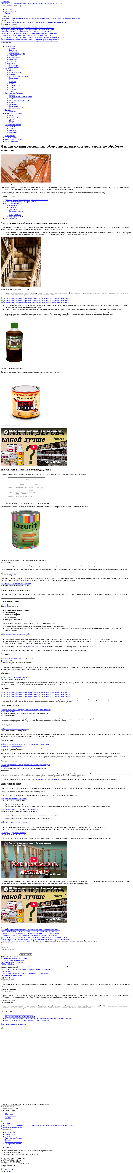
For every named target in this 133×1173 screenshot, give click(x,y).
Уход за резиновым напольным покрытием (20, 1017)
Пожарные (13, 59)
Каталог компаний (11, 141)
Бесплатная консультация (14, 139)
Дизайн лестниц (11, 63)
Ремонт (11, 84)
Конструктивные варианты (18, 76)
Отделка (12, 128)
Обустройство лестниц (13, 125)
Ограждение (13, 78)
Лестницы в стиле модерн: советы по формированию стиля (22, 26)
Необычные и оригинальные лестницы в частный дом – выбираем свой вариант (29, 41)
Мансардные (13, 55)
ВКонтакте (9, 9)
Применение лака (11, 218)
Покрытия (12, 130)
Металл (11, 121)
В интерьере (13, 65)
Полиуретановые (15, 215)
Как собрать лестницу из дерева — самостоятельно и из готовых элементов (28, 30)
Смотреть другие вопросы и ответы (13, 1024)
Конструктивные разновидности (20, 97)
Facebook (8, 13)
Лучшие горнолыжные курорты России (19, 1015)
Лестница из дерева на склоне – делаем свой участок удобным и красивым (27, 28)
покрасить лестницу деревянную (49, 779)
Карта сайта (9, 1147)
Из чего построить (15, 72)
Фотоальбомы (10, 136)
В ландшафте (13, 67)
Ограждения (13, 106)
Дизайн (11, 70)
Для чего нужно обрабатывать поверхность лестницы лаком (26, 200)
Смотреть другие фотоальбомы (12, 975)
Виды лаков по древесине (14, 203)
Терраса (7, 110)
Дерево (11, 119)
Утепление (13, 89)
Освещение (13, 126)
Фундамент (13, 91)
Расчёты (12, 95)
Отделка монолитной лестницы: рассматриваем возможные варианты (26, 31)
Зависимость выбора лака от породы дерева (20, 202)
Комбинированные (16, 123)
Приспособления (15, 132)
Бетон (11, 115)
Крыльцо (8, 69)
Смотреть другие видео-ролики (12, 962)
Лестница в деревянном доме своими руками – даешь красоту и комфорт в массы (30, 39)
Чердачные (13, 61)
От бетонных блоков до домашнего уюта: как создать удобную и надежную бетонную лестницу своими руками (40, 18)
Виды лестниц (10, 46)
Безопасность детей (16, 108)
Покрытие (12, 82)
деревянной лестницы (34, 646)
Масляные (12, 207)
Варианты (12, 112)
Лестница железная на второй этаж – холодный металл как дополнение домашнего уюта (32, 37)
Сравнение (13, 104)
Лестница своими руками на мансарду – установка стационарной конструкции (29, 33)
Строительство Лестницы (14, 93)
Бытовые (12, 48)
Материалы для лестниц (13, 113)
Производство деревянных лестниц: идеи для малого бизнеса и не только (27, 35)
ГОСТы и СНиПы (7, 964)
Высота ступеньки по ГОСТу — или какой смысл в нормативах (27, 1020)
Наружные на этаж (16, 57)
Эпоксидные (13, 213)
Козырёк (12, 74)
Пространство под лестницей (19, 100)
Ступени (12, 87)
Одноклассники (10, 11)
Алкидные (13, 205)
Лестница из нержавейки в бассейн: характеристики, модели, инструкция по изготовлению (33, 22)
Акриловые (13, 209)
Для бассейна (14, 52)
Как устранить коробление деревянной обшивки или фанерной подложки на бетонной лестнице (39, 1018)
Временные (13, 50)
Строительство (14, 85)
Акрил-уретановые (16, 216)
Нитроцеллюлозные (16, 211)
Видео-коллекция (11, 137)
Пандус (11, 80)
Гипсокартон (13, 117)
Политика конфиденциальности (12, 1127)
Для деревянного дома (17, 54)
